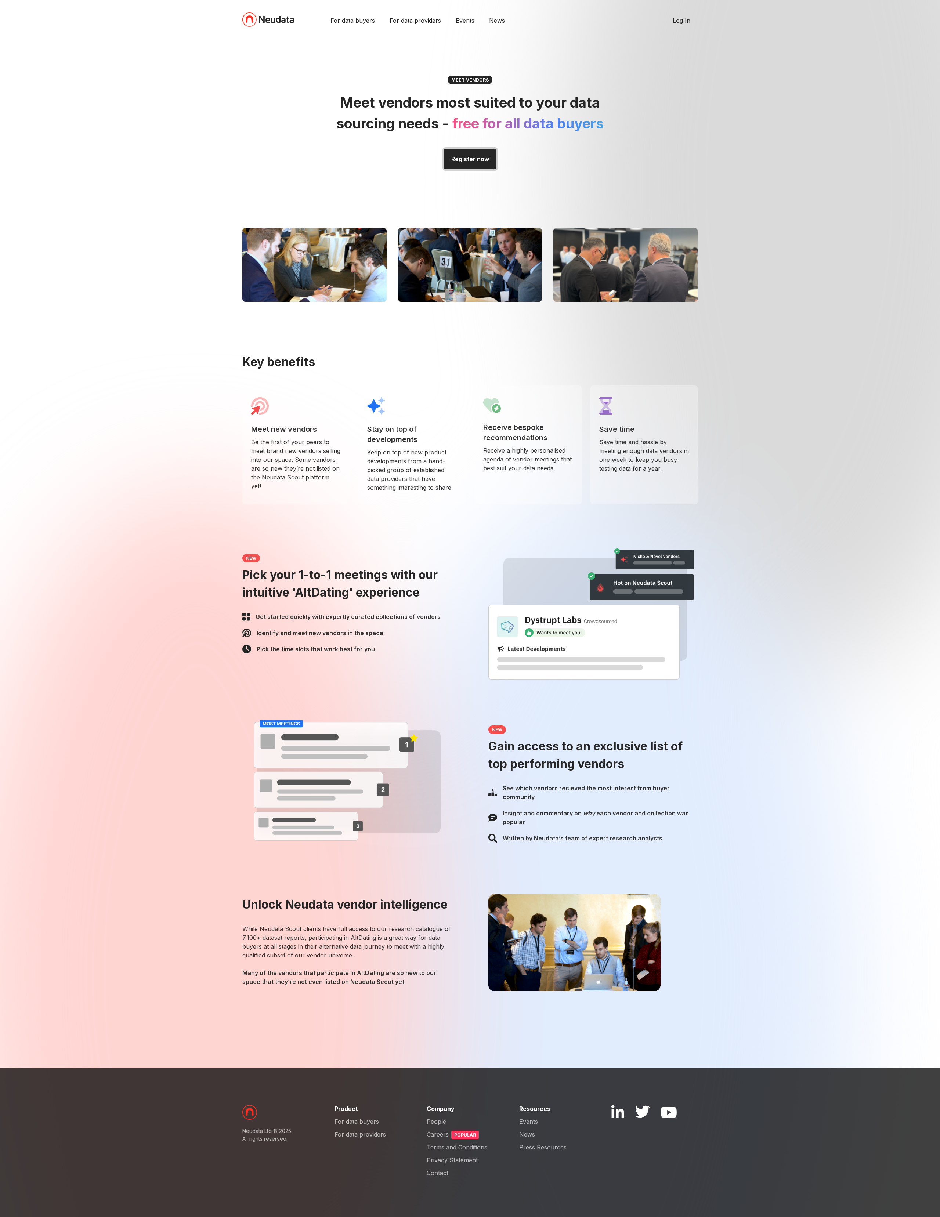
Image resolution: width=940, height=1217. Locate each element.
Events (465, 20)
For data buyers (352, 20)
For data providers (415, 20)
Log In (681, 20)
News (497, 20)
